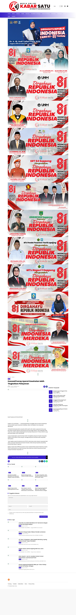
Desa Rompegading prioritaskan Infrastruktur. (60, 409)
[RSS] (9, 580)
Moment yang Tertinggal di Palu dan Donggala (60, 391)
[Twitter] (42, 461)
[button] (62, 6)
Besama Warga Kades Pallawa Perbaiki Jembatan (27, 475)
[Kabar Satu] (29, 6)
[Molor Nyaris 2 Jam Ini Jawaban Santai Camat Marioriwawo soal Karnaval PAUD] (27, 483)
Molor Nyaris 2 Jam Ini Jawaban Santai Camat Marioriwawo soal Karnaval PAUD (27, 489)
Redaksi (15, 583)
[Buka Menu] (67, 6)
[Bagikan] (47, 387)
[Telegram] (44, 461)
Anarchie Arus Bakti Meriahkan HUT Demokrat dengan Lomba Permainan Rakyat (13, 476)
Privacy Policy (31, 583)
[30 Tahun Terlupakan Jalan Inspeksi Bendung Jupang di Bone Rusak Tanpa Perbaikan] (41, 470)
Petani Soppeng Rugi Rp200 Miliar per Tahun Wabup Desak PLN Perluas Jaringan (41, 489)
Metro (9, 378)
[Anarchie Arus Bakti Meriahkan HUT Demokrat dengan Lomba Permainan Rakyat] (14, 470)
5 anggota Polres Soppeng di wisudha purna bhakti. (59, 400)
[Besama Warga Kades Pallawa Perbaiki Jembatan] (27, 470)
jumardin (12, 386)
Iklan (26, 583)
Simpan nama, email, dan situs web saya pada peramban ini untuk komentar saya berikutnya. (26, 513)
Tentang (9, 583)
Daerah (23, 472)
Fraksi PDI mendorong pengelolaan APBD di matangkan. (60, 405)
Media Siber (20, 583)
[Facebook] (40, 461)
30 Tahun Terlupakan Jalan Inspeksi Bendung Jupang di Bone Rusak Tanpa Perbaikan (41, 476)
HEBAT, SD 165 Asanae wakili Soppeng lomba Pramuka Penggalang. (59, 396)
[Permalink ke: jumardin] (9, 387)
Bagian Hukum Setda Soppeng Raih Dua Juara (13, 489)
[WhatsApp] (47, 461)
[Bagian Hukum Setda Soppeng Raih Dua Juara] (14, 483)
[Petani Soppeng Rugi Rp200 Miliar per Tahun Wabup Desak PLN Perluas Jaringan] (41, 483)
